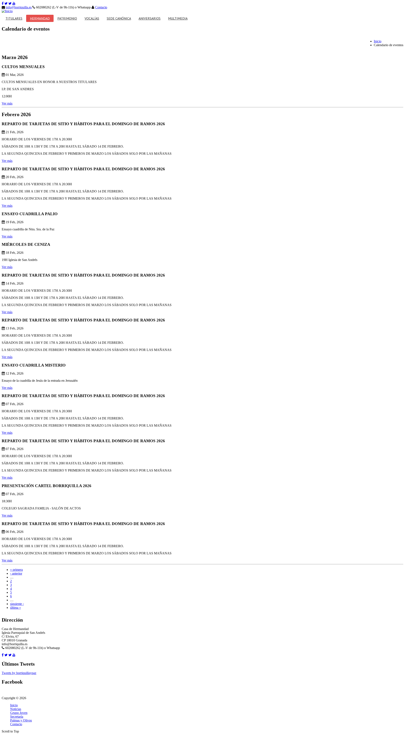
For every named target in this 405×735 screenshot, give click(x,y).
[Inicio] (7, 11)
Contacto (101, 7)
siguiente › (17, 604)
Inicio (377, 41)
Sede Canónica (119, 18)
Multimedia (178, 18)
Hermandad (40, 18)
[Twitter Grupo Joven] (10, 3)
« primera (16, 569)
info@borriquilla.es (19, 7)
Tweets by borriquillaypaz (19, 673)
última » (15, 607)
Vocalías (92, 18)
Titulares (13, 18)
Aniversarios (150, 18)
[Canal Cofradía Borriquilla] (13, 3)
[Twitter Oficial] (6, 3)
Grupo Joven (18, 713)
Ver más (7, 103)
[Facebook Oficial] (3, 3)
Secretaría (16, 716)
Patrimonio (67, 18)
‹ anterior (16, 573)
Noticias (15, 709)
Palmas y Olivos (21, 720)
